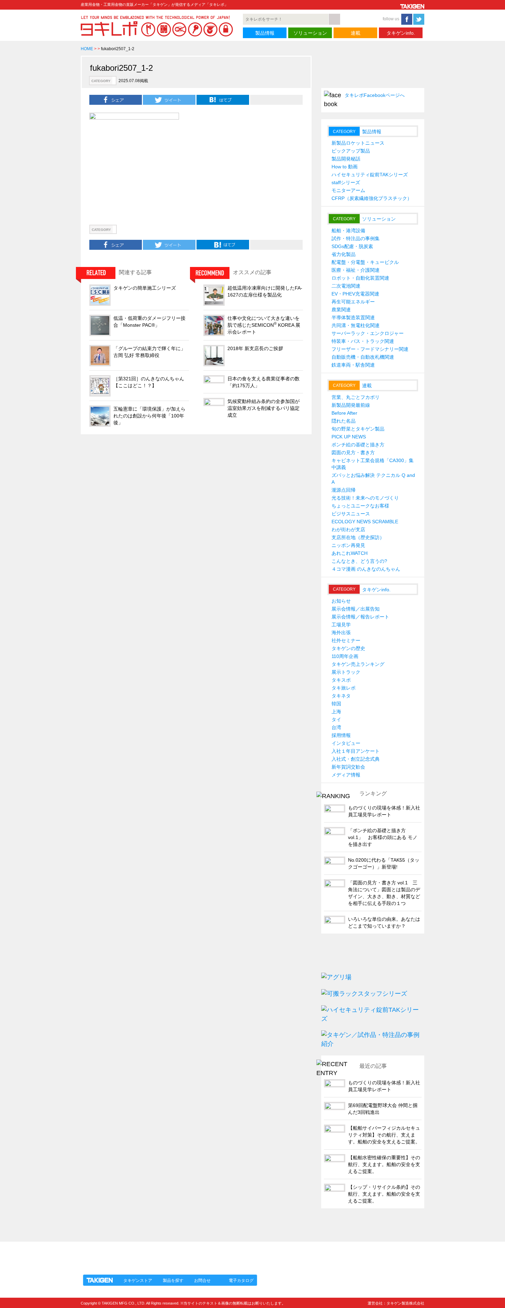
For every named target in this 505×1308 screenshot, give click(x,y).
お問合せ (202, 1280)
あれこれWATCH (350, 553)
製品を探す (173, 1280)
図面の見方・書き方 (353, 452)
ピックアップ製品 (351, 151)
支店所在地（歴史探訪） (358, 537)
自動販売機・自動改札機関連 (363, 357)
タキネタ (341, 695)
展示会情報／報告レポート (360, 616)
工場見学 (341, 624)
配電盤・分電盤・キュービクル (365, 262)
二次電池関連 (346, 286)
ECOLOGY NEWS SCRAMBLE (365, 521)
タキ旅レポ (344, 688)
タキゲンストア (137, 1280)
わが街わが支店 (348, 529)
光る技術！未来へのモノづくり (365, 498)
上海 (336, 711)
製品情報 (264, 33)
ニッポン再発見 (348, 545)
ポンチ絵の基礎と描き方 (358, 444)
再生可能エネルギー (353, 301)
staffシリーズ (346, 182)
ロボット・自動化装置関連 (360, 278)
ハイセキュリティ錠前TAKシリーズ (370, 174)
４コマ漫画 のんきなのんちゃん (366, 569)
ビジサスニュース (351, 513)
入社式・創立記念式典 (356, 759)
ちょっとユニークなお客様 (360, 505)
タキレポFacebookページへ (375, 95)
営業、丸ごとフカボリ (356, 397)
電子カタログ (241, 1280)
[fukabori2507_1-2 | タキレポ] (223, 99)
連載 (355, 33)
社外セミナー (346, 640)
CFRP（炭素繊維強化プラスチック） (372, 198)
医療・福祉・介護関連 (356, 270)
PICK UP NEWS (349, 436)
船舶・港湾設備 (348, 230)
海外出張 (341, 632)
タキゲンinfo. (400, 33)
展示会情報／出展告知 (356, 609)
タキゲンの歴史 (348, 648)
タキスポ (341, 680)
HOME (87, 48)
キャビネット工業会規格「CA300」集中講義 (373, 464)
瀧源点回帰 (344, 490)
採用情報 (341, 735)
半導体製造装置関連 (353, 317)
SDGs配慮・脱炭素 (352, 246)
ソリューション (310, 33)
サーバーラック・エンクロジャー (368, 333)
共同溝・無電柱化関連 (356, 325)
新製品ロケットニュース (358, 143)
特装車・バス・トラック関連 (363, 341)
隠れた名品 (344, 421)
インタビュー (346, 743)
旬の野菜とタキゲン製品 (358, 429)
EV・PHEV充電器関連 (355, 294)
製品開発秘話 (346, 158)
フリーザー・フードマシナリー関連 (370, 349)
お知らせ (341, 601)
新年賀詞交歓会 (348, 767)
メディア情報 (346, 775)
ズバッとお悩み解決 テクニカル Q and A (373, 478)
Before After (344, 413)
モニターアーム (348, 190)
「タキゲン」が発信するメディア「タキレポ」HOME (143, 1254)
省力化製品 (344, 254)
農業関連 (341, 309)
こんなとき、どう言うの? (359, 561)
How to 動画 (345, 166)
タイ (336, 719)
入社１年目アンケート (356, 751)
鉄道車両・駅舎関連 (353, 365)
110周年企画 (345, 656)
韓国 (336, 703)
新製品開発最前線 (351, 405)
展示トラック (346, 672)
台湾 (336, 727)
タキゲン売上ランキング (358, 664)
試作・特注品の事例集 (356, 238)
